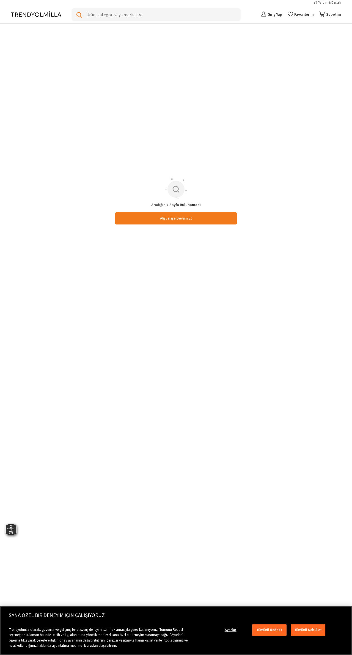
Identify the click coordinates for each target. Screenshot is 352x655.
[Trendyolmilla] (36, 14)
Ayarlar (231, 629)
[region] (176, 630)
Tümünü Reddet (269, 629)
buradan (91, 645)
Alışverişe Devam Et (176, 218)
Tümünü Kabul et (308, 629)
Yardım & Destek (329, 3)
